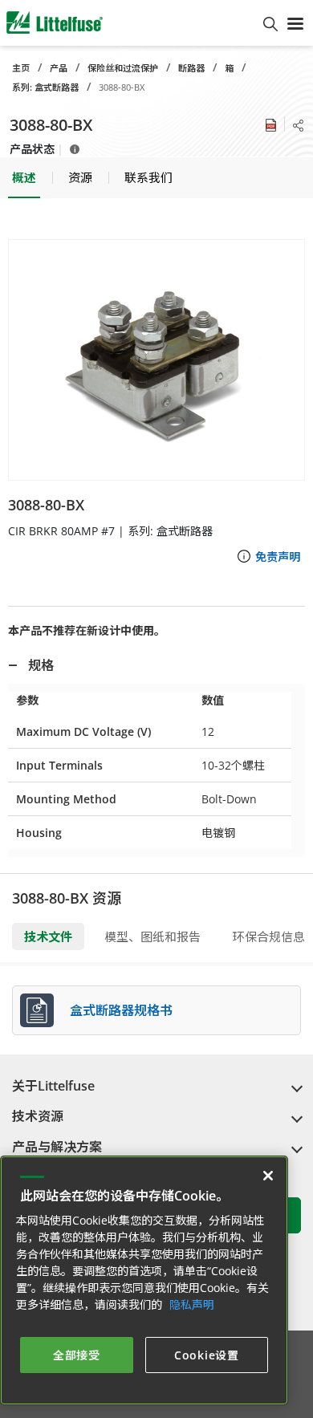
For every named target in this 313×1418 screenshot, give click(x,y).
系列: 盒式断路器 (45, 87)
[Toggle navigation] (295, 22)
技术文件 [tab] (48, 936)
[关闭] (268, 1175)
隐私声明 (191, 1304)
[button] (156, 360)
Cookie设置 (206, 1355)
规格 (41, 665)
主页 (21, 68)
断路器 (191, 68)
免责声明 (277, 556)
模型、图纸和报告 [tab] (152, 936)
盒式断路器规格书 (121, 1010)
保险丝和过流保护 (122, 68)
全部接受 (76, 1355)
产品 (58, 68)
